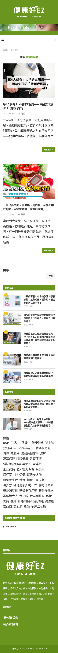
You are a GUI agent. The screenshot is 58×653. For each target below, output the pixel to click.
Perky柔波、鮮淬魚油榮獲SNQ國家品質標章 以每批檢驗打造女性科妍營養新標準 (38, 422)
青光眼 (23, 496)
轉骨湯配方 (46, 491)
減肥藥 (14, 453)
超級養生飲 (10, 480)
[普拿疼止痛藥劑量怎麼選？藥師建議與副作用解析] (12, 359)
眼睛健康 (22, 459)
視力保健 (19, 475)
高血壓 (49, 501)
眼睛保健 (9, 459)
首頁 (5, 50)
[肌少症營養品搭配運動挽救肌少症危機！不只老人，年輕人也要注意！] (12, 319)
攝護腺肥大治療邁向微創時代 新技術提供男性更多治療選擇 (39, 375)
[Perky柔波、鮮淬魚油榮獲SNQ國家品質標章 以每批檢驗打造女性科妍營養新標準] (12, 424)
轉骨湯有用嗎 (28, 491)
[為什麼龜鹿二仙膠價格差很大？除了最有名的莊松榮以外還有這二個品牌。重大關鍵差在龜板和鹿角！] (12, 338)
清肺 (6, 453)
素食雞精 (9, 469)
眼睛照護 (36, 459)
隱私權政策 (10, 617)
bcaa (6, 443)
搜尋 (6, 270)
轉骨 (22, 480)
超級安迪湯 (34, 475)
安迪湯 (7, 448)
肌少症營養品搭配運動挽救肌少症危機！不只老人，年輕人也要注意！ (39, 318)
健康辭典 (38, 443)
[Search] (55, 39)
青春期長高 (37, 496)
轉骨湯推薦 (46, 485)
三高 (14, 443)
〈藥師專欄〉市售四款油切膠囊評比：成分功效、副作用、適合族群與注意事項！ (39, 299)
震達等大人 (10, 496)
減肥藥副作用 (30, 453)
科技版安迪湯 (12, 464)
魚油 (27, 507)
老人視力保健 (25, 469)
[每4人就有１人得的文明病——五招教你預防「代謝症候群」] (29, 80)
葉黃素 (40, 469)
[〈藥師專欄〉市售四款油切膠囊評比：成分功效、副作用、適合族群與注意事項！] (12, 301)
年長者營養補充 (23, 448)
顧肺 (49, 496)
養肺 (13, 501)
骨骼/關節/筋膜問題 (31, 501)
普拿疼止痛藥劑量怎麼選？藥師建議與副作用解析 (39, 357)
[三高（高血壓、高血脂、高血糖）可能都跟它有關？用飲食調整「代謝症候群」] (29, 181)
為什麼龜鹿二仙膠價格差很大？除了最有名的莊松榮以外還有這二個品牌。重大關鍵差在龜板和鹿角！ (39, 338)
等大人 (26, 464)
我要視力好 (43, 448)
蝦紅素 (7, 475)
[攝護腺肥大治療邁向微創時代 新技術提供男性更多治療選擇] (12, 377)
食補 (6, 501)
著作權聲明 (10, 625)
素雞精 (37, 464)
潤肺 (43, 453)
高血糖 (7, 507)
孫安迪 (49, 443)
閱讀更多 (47, 149)
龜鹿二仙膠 (38, 507)
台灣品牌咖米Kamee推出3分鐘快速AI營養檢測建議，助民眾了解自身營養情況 (39, 403)
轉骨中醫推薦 (36, 480)
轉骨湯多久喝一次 (25, 485)
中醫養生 (24, 443)
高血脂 (17, 507)
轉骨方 (7, 485)
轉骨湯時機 (10, 491)
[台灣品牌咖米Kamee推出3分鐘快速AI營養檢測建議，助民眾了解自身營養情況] (12, 405)
